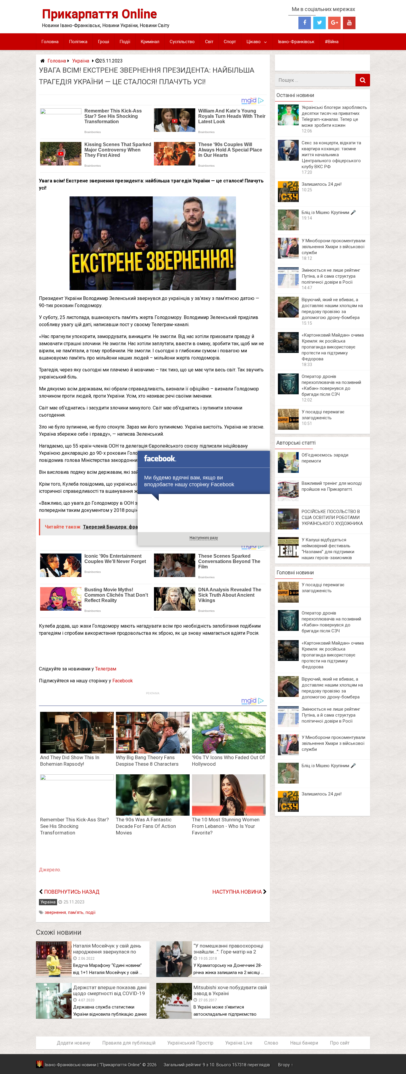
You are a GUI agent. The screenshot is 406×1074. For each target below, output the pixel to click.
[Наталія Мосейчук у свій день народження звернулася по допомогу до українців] (54, 975)
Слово (271, 1043)
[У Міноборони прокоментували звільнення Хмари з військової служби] (288, 257)
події (90, 912)
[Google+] (334, 23)
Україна (80, 61)
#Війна (332, 41)
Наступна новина (237, 892)
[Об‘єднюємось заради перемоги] (288, 471)
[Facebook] (304, 23)
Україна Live (238, 1043)
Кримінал (150, 41)
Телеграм (105, 669)
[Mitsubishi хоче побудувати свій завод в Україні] (174, 1017)
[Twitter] (319, 23)
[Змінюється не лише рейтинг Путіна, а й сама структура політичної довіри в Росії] (288, 286)
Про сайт (340, 1043)
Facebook (122, 681)
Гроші (103, 41)
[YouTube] (349, 23)
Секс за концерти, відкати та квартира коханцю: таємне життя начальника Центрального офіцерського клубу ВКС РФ (331, 154)
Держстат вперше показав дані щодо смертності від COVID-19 (110, 990)
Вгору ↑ (285, 1064)
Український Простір (190, 1043)
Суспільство (182, 41)
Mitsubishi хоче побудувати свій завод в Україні (230, 990)
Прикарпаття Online (99, 14)
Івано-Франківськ (296, 41)
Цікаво (253, 41)
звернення (55, 912)
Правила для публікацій (128, 1043)
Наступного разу (204, 538)
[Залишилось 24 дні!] (288, 200)
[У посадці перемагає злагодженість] (288, 428)
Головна (50, 41)
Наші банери (304, 1043)
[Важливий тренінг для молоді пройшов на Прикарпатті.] (288, 499)
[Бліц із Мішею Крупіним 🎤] (288, 229)
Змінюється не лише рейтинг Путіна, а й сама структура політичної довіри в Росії (331, 276)
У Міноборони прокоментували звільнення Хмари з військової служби (333, 246)
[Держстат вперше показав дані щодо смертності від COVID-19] (54, 1017)
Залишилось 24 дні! (322, 184)
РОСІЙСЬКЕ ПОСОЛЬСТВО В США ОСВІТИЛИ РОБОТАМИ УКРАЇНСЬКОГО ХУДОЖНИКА (332, 517)
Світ (209, 41)
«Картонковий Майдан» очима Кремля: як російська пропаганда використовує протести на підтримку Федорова (333, 347)
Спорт (230, 41)
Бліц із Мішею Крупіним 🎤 (329, 212)
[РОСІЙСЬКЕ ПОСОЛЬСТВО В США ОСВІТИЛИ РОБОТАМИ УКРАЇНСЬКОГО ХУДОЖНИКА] (288, 528)
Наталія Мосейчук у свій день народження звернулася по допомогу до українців (107, 952)
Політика (78, 41)
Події (124, 41)
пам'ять (76, 912)
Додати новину (73, 1043)
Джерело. (50, 870)
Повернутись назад (72, 892)
